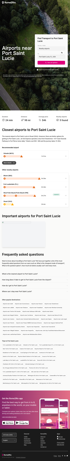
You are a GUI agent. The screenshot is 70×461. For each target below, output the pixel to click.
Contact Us (43, 446)
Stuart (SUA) (8, 201)
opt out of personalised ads (30, 76)
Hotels (25, 436)
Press (41, 438)
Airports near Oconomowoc (22, 303)
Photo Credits (60, 442)
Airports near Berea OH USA (55, 315)
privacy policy (16, 76)
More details (7, 163)
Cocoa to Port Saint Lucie (48, 356)
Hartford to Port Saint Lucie (10, 379)
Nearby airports (44, 48)
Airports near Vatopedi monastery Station (14, 326)
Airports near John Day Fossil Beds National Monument (50, 330)
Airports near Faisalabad (36, 307)
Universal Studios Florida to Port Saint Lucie (14, 375)
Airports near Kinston (37, 303)
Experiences (27, 440)
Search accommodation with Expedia (49, 69)
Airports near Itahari (47, 311)
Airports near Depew (46, 319)
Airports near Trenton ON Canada (11, 311)
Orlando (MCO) (9, 153)
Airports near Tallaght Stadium (11, 330)
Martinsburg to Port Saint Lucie (11, 383)
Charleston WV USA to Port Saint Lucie (13, 364)
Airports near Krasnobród (48, 326)
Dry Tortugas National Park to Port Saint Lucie (15, 368)
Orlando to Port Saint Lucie (30, 345)
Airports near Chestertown (51, 303)
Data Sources (60, 444)
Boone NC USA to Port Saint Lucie (46, 360)
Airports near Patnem (8, 323)
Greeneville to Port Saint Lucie (57, 375)
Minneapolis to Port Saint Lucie (29, 383)
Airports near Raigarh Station (10, 315)
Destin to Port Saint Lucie (9, 356)
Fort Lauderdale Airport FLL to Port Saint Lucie (51, 345)
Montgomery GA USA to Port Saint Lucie (50, 383)
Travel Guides (27, 442)
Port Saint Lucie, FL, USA (47, 57)
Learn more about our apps (9, 417)
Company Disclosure (20, 457)
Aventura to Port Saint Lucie (46, 352)
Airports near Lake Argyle (60, 319)
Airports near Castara (8, 319)
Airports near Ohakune (22, 307)
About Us (42, 436)
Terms (59, 455)
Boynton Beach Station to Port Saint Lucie (29, 356)
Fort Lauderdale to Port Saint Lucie (12, 345)
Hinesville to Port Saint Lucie (26, 379)
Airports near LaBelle (8, 307)
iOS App (60, 436)
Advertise (42, 442)
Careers (42, 440)
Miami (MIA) (8, 176)
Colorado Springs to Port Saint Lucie (34, 364)
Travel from (42, 45)
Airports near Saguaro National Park (53, 323)
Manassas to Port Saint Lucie (44, 379)
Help (41, 444)
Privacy (55, 455)
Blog (25, 444)
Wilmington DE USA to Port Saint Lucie (38, 375)
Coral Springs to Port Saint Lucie (28, 352)
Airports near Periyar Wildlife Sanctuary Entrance (29, 323)
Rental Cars (27, 438)
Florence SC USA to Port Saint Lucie (38, 368)
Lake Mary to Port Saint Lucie (10, 360)
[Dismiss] (66, 75)
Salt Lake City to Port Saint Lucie (39, 371)
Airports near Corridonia (26, 315)
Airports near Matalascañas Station (32, 334)
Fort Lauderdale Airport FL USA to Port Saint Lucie (16, 371)
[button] (51, 63)
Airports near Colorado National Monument (27, 319)
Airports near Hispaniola (33, 326)
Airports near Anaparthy (27, 330)
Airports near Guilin (8, 303)
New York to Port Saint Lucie (10, 348)
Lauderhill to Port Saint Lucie (27, 360)
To (38, 53)
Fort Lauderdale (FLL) (11, 184)
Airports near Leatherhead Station (12, 334)
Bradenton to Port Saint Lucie (10, 352)
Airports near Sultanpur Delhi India (31, 311)
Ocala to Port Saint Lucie (26, 348)
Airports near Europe (40, 315)
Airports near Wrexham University (53, 307)
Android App (61, 439)
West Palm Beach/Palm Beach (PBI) (16, 193)
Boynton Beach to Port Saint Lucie (44, 348)
